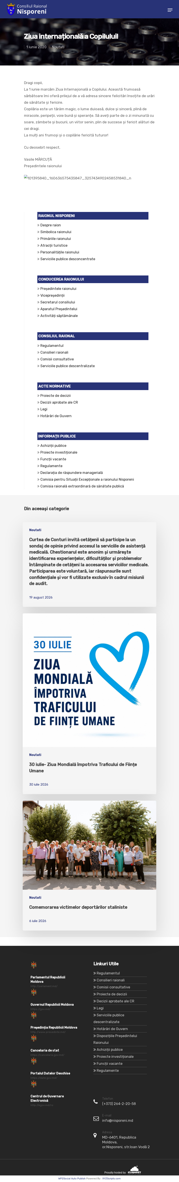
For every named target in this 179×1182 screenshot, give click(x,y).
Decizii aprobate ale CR (59, 402)
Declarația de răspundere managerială (72, 473)
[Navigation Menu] (170, 10)
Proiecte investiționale (58, 452)
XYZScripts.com (111, 1178)
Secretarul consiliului (57, 302)
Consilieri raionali (54, 352)
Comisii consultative (57, 359)
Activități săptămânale (59, 316)
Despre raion (50, 225)
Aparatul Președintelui (58, 309)
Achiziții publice (53, 446)
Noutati (58, 47)
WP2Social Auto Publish (72, 1178)
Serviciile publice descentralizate (67, 366)
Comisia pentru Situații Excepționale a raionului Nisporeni (87, 479)
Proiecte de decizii (55, 396)
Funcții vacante (53, 459)
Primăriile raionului (55, 239)
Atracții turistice (53, 245)
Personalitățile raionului (59, 252)
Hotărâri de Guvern (56, 416)
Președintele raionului (58, 289)
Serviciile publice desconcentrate (67, 259)
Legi (43, 409)
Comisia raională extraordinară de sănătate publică (82, 486)
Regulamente (51, 466)
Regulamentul (52, 346)
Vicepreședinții (52, 295)
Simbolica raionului (55, 232)
